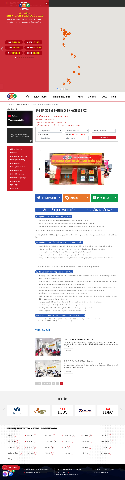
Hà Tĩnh (49, 447)
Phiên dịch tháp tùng (17, 174)
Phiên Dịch (13, 152)
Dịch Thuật (13, 185)
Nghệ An (31, 447)
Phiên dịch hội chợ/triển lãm (19, 167)
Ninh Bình (31, 441)
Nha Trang (31, 453)
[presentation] (4, 410)
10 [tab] (33, 57)
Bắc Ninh (86, 435)
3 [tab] (19, 57)
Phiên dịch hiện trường (17, 160)
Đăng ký (113, 469)
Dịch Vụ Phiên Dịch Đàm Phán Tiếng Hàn (79, 339)
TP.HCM (49, 453)
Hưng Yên (31, 435)
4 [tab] (21, 57)
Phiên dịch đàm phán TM (18, 156)
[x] (47, 3)
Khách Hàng (92, 96)
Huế (66, 447)
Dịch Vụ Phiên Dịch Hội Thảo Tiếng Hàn (78, 361)
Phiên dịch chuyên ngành (62, 96)
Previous (2, 49)
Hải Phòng (49, 435)
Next (46, 49)
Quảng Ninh (69, 435)
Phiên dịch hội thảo (16, 170)
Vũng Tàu (68, 453)
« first (38, 383)
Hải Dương (105, 435)
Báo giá (104, 96)
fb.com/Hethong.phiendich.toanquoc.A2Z (38, 469)
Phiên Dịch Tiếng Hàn (40, 96)
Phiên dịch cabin (15, 163)
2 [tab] (17, 57)
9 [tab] (31, 57)
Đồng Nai (12, 459)
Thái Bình (68, 441)
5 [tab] (23, 57)
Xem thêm (68, 350)
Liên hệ (113, 96)
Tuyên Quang (106, 441)
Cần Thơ (86, 453)
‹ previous (47, 383)
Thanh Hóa (13, 447)
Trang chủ (11, 104)
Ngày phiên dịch (43, 134)
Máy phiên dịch (15, 181)
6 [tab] (25, 57)
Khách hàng (14, 188)
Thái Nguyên (50, 441)
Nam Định (12, 441)
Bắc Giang (86, 441)
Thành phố (79, 96)
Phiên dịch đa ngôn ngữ (18, 177)
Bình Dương (106, 453)
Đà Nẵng (86, 447)
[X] (27, 97)
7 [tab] (27, 57)
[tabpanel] (14, 47)
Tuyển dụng (98, 469)
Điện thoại (76, 134)
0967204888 (12, 468)
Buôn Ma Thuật (14, 453)
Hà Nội (11, 435)
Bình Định (105, 447)
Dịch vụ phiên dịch (23, 104)
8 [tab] (29, 57)
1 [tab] (15, 57)
